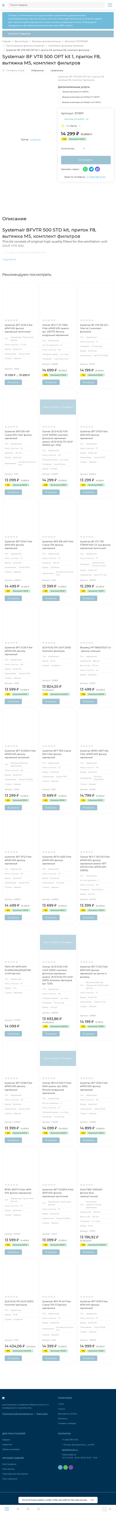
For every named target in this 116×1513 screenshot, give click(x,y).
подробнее (9, 259)
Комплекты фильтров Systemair (66, 46)
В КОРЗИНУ (86, 160)
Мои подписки (9, 1479)
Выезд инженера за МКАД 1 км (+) (81, 102)
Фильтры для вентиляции (46, 41)
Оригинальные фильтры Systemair (25, 46)
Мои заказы (8, 1469)
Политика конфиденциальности (17, 1414)
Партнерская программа (15, 1474)
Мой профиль (9, 1464)
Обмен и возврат (11, 1449)
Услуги (61, 1409)
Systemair (35, 139)
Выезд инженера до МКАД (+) (81, 97)
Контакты (63, 1418)
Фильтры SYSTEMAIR (76, 41)
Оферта (6, 1439)
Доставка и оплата (67, 1413)
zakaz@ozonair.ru (70, 1450)
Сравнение (57, 70)
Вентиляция (21, 41)
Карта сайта (42, 1414)
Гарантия (7, 1444)
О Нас (61, 1404)
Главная (6, 41)
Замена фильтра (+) (75, 91)
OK (92, 1500)
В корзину (13, 382)
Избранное (37, 70)
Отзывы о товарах (67, 1423)
